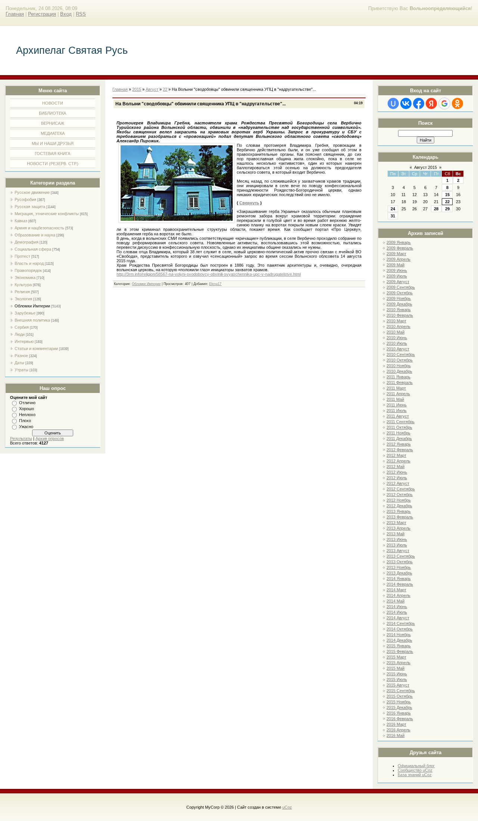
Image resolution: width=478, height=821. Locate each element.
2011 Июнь (397, 405)
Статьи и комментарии (36, 348)
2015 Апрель (398, 662)
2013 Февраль (400, 517)
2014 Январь (399, 578)
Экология (23, 299)
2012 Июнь (397, 472)
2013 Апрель (398, 528)
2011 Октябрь (399, 427)
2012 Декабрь (399, 506)
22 (447, 201)
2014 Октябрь (400, 629)
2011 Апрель (398, 393)
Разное (21, 355)
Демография (26, 242)
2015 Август (398, 685)
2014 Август (398, 618)
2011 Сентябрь (401, 421)
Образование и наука (35, 235)
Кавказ (21, 221)
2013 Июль (397, 545)
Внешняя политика (32, 320)
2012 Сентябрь (401, 489)
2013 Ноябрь (399, 567)
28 (436, 209)
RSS (81, 14)
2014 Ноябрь (399, 634)
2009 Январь (399, 242)
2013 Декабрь (399, 573)
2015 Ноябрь (399, 702)
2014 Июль (397, 612)
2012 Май (395, 466)
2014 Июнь (397, 606)
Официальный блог (416, 765)
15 (447, 194)
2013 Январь (399, 511)
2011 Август (398, 416)
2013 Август (398, 550)
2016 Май (395, 735)
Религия (22, 291)
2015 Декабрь (399, 707)
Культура (23, 284)
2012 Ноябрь (399, 500)
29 (447, 209)
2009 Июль (397, 276)
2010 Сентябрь (401, 354)
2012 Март (396, 455)
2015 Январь (399, 646)
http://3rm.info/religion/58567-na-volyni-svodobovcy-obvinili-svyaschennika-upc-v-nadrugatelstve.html (209, 274)
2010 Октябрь (400, 360)
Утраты (21, 370)
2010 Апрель (398, 326)
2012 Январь (399, 444)
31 (393, 216)
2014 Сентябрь (401, 623)
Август (152, 89)
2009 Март (396, 253)
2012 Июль (397, 477)
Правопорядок (28, 270)
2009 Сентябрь (401, 287)
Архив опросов (49, 438)
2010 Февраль (400, 315)
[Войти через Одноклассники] (457, 103)
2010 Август (398, 349)
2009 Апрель (398, 259)
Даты (19, 362)
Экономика (25, 277)
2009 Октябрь (400, 293)
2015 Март (396, 657)
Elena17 (215, 284)
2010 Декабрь (399, 371)
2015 (136, 89)
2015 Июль (397, 679)
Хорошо (26, 408)
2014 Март (396, 590)
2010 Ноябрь (399, 365)
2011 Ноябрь (398, 433)
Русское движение (32, 192)
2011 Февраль (400, 382)
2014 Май (395, 601)
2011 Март (396, 388)
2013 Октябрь (400, 562)
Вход (66, 14)
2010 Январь (399, 309)
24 (393, 209)
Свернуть (249, 203)
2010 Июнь (397, 337)
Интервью (24, 341)
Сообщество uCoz (415, 770)
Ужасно (26, 426)
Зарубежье (25, 313)
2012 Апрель (398, 461)
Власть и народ (29, 263)
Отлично (27, 402)
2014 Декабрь (399, 640)
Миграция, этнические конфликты (47, 213)
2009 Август (398, 281)
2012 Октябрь (400, 494)
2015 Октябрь (400, 696)
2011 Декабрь (399, 438)
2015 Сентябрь (401, 690)
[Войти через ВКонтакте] (406, 103)
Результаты (21, 438)
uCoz (287, 807)
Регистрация (42, 14)
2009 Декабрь (399, 304)
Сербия (22, 327)
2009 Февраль (400, 248)
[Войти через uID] (393, 103)
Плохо (25, 420)
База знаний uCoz (415, 774)
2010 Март (396, 321)
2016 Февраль (400, 718)
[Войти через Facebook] (418, 103)
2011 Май (395, 399)
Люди (20, 334)
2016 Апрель (398, 730)
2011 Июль (397, 410)
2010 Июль (397, 343)
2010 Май (395, 332)
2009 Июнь (397, 270)
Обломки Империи (32, 306)
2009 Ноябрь (399, 298)
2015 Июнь (397, 674)
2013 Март (396, 522)
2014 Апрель (398, 595)
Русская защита (30, 206)
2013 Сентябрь (401, 556)
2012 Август (398, 483)
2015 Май (395, 668)
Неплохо (27, 414)
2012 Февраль (400, 449)
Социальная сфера (33, 249)
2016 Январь (399, 713)
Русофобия (25, 199)
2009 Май (395, 265)
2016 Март (396, 724)
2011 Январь (398, 377)
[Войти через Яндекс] (431, 103)
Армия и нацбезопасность (39, 228)
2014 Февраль (400, 584)
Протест (22, 256)
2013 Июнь (397, 539)
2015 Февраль (400, 651)
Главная (15, 14)
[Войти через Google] (444, 103)
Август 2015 (425, 167)
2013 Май (395, 534)
